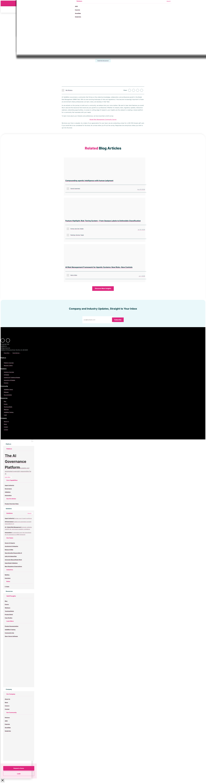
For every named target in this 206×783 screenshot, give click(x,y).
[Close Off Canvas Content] (3, 780)
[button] (8, 444)
